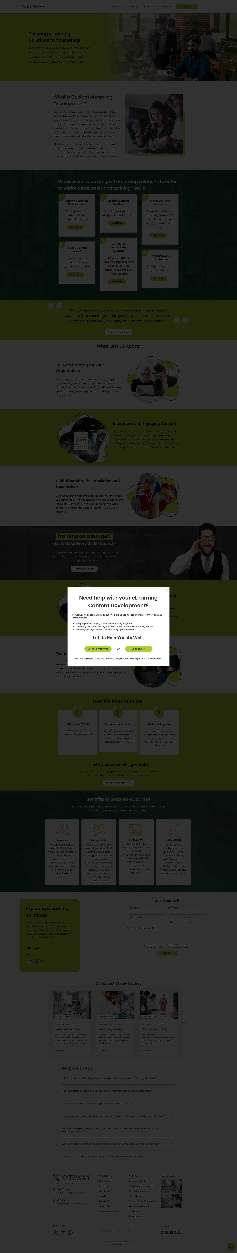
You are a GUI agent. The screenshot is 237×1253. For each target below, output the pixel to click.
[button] (166, 590)
